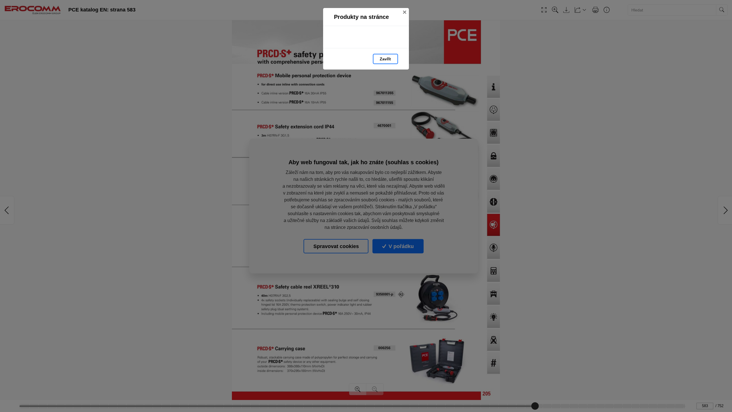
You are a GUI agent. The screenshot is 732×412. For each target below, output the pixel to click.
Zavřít (385, 59)
